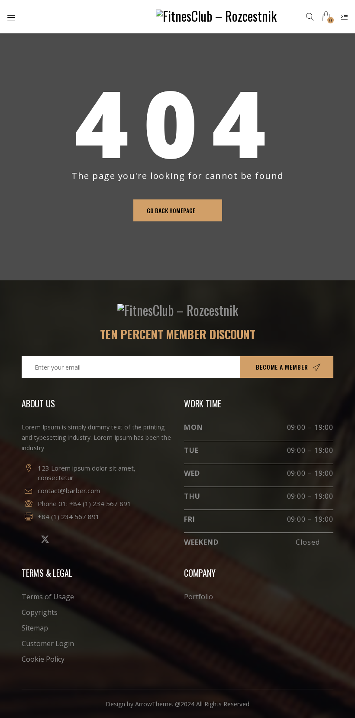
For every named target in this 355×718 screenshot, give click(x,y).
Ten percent (177, 334)
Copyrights (40, 612)
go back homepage (171, 210)
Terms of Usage (48, 596)
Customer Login (48, 643)
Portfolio (198, 596)
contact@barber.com (69, 490)
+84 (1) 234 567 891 (100, 503)
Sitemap (35, 628)
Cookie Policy (43, 659)
